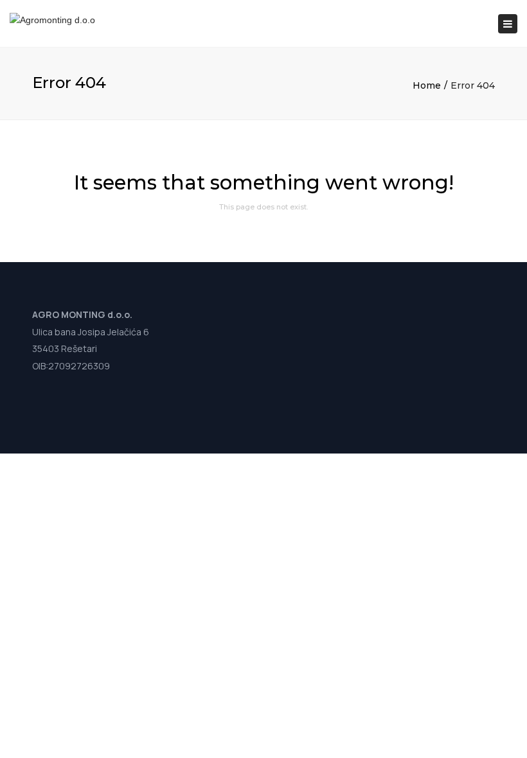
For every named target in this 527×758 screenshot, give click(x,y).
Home (427, 85)
